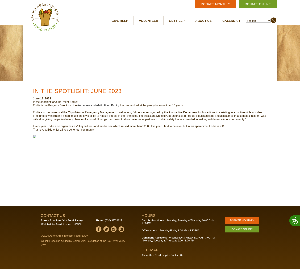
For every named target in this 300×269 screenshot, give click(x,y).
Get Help (177, 21)
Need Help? (161, 255)
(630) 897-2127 (113, 220)
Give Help (119, 21)
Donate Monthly (215, 4)
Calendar (231, 21)
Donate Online (258, 4)
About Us (203, 21)
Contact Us (176, 255)
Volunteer (148, 21)
